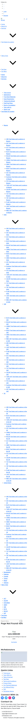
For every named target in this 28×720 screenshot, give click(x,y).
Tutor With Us (7, 675)
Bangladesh (7, 572)
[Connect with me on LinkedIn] (3, 6)
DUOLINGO (7, 603)
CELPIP (6, 600)
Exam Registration (9, 99)
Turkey (6, 578)
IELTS (5, 609)
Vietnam (6, 582)
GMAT (5, 605)
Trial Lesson (7, 92)
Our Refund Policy (8, 687)
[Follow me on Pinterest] (3, 8)
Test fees (3, 69)
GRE (5, 607)
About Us (4, 26)
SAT (5, 613)
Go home (14, 642)
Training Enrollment (9, 101)
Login (4, 11)
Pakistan (6, 574)
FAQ (4, 689)
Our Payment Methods (10, 685)
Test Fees (6, 679)
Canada (6, 576)
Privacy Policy (7, 683)
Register (5, 15)
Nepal (5, 580)
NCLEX (6, 611)
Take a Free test (8, 677)
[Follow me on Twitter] (3, 4)
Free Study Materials (9, 97)
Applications (7, 95)
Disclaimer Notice (8, 691)
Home (3, 24)
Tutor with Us (7, 107)
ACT (5, 598)
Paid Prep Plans (8, 103)
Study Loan (7, 109)
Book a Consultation (9, 105)
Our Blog (4, 71)
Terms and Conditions (9, 681)
